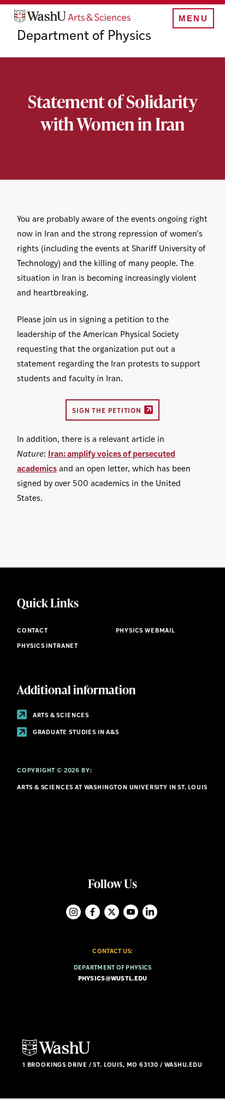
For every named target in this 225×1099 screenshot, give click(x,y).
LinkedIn (150, 912)
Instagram (73, 912)
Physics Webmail (145, 631)
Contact (32, 631)
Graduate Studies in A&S (75, 733)
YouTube (130, 912)
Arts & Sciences (60, 716)
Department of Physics (84, 36)
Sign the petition (106, 411)
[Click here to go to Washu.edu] (56, 1054)
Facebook (92, 912)
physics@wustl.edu (112, 979)
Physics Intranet (47, 646)
